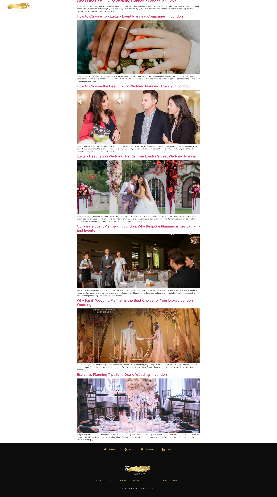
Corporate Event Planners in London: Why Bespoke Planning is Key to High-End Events (138, 228)
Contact (251, 7)
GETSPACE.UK (149, 488)
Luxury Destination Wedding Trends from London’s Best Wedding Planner (137, 156)
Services (185, 7)
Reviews (209, 7)
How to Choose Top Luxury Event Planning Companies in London (130, 16)
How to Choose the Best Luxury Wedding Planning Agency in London (133, 86)
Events (197, 7)
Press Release (225, 7)
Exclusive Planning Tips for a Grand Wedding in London (122, 374)
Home (172, 7)
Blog (239, 7)
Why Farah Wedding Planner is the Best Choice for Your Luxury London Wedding (135, 302)
